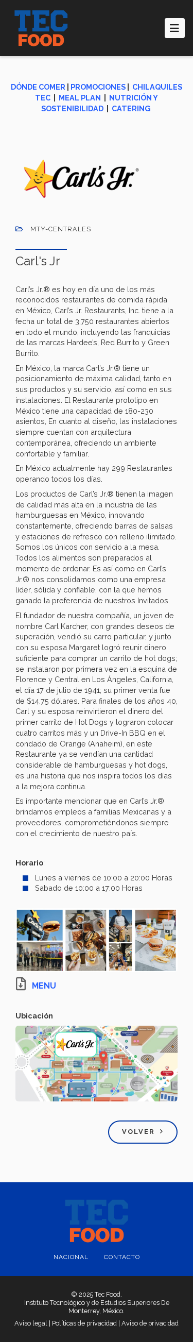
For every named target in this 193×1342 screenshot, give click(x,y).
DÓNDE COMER (38, 86)
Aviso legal (30, 1323)
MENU (44, 986)
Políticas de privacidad (84, 1323)
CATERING (131, 108)
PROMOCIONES (98, 86)
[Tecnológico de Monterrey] (41, 28)
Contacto (122, 1257)
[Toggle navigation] (175, 28)
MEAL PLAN (80, 97)
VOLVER (138, 1131)
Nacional (71, 1257)
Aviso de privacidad (150, 1323)
